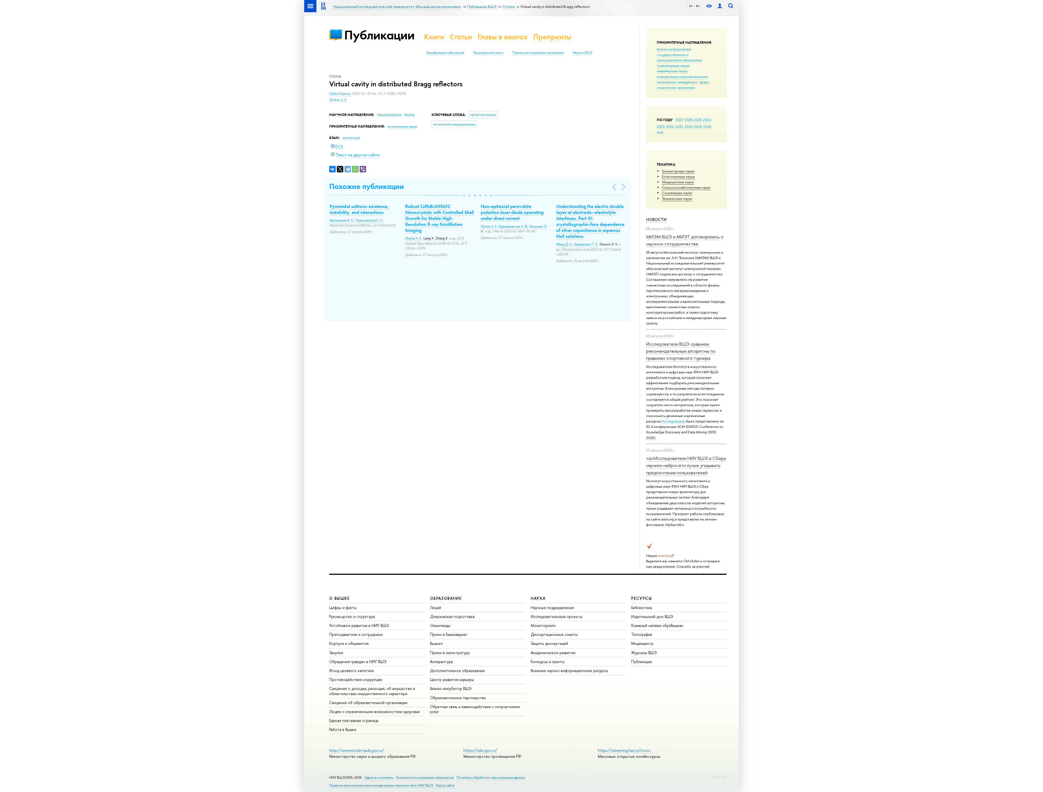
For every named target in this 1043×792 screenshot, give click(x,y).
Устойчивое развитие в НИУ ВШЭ (359, 625)
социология (666, 87)
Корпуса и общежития (349, 643)
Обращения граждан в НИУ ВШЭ (358, 661)
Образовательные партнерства (458, 697)
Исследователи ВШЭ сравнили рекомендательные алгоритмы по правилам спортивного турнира (680, 351)
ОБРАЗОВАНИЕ (445, 598)
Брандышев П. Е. (586, 244)
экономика (686, 87)
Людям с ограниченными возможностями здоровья (374, 711)
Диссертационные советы (554, 634)
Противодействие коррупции (355, 679)
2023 (661, 126)
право (704, 82)
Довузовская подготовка (452, 616)
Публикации (379, 35)
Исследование (673, 421)
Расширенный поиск (488, 53)
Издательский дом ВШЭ (652, 616)
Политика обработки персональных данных (491, 777)
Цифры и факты (343, 607)
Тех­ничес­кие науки (677, 198)
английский (351, 138)
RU (691, 6)
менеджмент (687, 82)
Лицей (435, 607)
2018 (707, 126)
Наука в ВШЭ (582, 53)
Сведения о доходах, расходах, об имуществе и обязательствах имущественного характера (372, 691)
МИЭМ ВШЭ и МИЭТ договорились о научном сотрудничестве (685, 240)
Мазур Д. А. (564, 244)
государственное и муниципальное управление (679, 57)
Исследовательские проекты (556, 616)
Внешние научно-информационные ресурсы (569, 670)
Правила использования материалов (538, 53)
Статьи (461, 37)
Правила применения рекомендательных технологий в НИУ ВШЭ (381, 785)
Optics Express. (340, 93)
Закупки (336, 652)
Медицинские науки (678, 181)
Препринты (552, 37)
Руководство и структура (352, 616)
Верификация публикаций (445, 53)
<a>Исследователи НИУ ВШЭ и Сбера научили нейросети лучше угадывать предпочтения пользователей (686, 465)
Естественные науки (678, 176)
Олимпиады (440, 625)
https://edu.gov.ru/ (480, 750)
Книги (434, 37)
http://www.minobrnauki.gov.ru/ (356, 750)
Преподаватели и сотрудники (356, 634)
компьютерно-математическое (682, 76)
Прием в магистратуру (450, 652)
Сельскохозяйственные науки (686, 187)
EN (697, 6)
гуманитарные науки (673, 65)
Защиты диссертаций (549, 643)
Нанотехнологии (389, 115)
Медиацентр (642, 643)
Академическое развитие (553, 652)
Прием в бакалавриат (449, 634)
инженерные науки (672, 70)
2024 (707, 119)
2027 (679, 119)
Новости (656, 219)
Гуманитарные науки (678, 171)
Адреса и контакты (378, 777)
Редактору (720, 776)
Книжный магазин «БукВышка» (657, 625)
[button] (464, 195)
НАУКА (538, 598)
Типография (641, 634)
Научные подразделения (552, 607)
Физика (409, 115)
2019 (698, 126)
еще (660, 132)
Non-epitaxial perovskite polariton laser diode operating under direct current (512, 212)
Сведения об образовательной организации (368, 702)
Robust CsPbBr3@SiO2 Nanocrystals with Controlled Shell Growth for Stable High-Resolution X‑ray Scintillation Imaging (439, 218)
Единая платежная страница (353, 720)
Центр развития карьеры (452, 679)
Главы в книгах (502, 37)
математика (666, 82)
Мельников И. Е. (342, 220)
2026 (688, 119)
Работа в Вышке (342, 729)
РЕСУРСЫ (641, 598)
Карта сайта (445, 785)
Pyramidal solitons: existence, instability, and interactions (359, 209)
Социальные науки (677, 192)
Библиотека (641, 607)
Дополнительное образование (457, 670)
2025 (698, 119)
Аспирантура (441, 661)
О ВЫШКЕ (339, 598)
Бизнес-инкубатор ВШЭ (451, 688)
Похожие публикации (366, 186)
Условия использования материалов (425, 777)
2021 (679, 126)
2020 (688, 126)
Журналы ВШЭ (644, 652)
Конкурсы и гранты (547, 661)
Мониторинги (543, 625)
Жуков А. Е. (413, 238)
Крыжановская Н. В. (513, 226)
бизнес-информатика (674, 49)
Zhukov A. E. (338, 100)
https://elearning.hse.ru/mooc (624, 750)
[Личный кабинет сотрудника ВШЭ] (720, 6)
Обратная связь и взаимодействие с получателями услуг (475, 709)
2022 (670, 126)
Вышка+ (436, 643)
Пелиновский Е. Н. (369, 220)
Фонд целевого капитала (351, 670)
